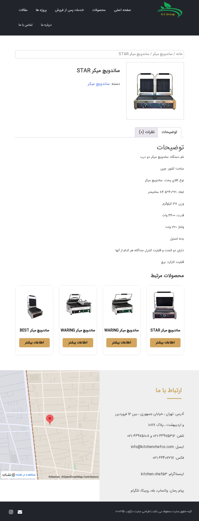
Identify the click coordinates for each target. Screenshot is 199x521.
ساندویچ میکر (163, 54)
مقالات (23, 10)
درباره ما (46, 25)
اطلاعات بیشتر (165, 343)
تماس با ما (26, 25)
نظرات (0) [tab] (147, 132)
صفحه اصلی (122, 10)
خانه (179, 54)
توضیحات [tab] (169, 132)
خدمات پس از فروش (69, 10)
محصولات (99, 10)
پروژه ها (41, 10)
